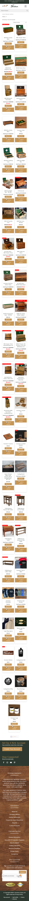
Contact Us (14, 2)
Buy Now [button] (8, 484)
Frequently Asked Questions (14, 820)
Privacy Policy (14, 851)
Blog (6, 0)
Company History (14, 814)
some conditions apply (15, 800)
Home (3, 14)
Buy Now (8, 43)
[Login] (4, 6)
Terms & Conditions (14, 848)
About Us (14, 811)
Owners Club (11, 0)
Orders (22, 897)
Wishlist (14, 899)
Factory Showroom (14, 817)
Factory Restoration (14, 837)
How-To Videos (14, 843)
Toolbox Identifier (19, 0)
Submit (22, 872)
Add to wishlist (8, 47)
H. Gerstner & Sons (18, 892)
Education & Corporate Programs (14, 840)
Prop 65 (14, 823)
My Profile (15, 897)
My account (7, 897)
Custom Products (14, 825)
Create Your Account (12, 749)
